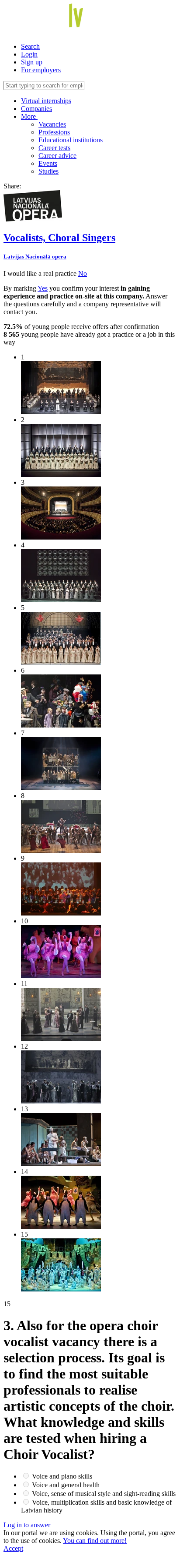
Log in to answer (26, 1525)
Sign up (31, 62)
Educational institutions (70, 140)
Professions (54, 132)
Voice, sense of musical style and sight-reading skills (104, 1493)
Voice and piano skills (62, 1476)
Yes (43, 288)
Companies (36, 108)
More (29, 116)
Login (29, 54)
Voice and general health (66, 1485)
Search (30, 46)
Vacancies (52, 124)
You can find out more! (95, 1540)
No (82, 273)
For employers (41, 70)
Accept (13, 1548)
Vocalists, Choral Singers (59, 237)
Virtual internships (46, 100)
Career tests (54, 147)
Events (47, 163)
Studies (48, 171)
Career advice (57, 155)
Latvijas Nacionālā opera (34, 256)
